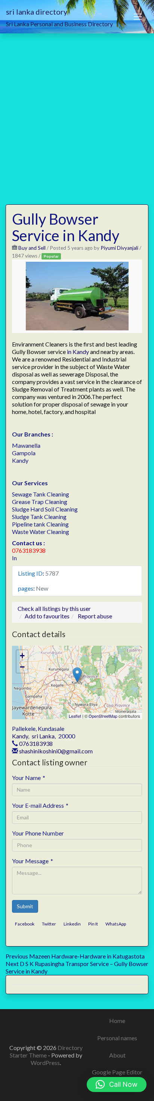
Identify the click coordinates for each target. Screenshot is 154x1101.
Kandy (20, 736)
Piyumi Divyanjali (119, 248)
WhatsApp (115, 924)
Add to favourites (47, 616)
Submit (25, 906)
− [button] (22, 667)
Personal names (117, 1037)
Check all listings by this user (54, 608)
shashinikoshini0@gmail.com (56, 750)
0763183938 (36, 743)
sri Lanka (43, 736)
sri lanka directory (36, 11)
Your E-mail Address (40, 805)
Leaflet (75, 716)
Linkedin (72, 924)
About (117, 1055)
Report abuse (95, 616)
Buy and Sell (32, 248)
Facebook (24, 924)
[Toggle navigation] (138, 17)
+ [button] (22, 655)
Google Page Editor (117, 1072)
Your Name (28, 777)
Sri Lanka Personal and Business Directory (59, 23)
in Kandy (78, 351)
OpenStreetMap (103, 716)
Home (117, 1020)
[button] (117, 1084)
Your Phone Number (38, 833)
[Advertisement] (77, 114)
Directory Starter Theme (46, 1051)
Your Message (32, 860)
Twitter (49, 924)
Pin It (93, 924)
